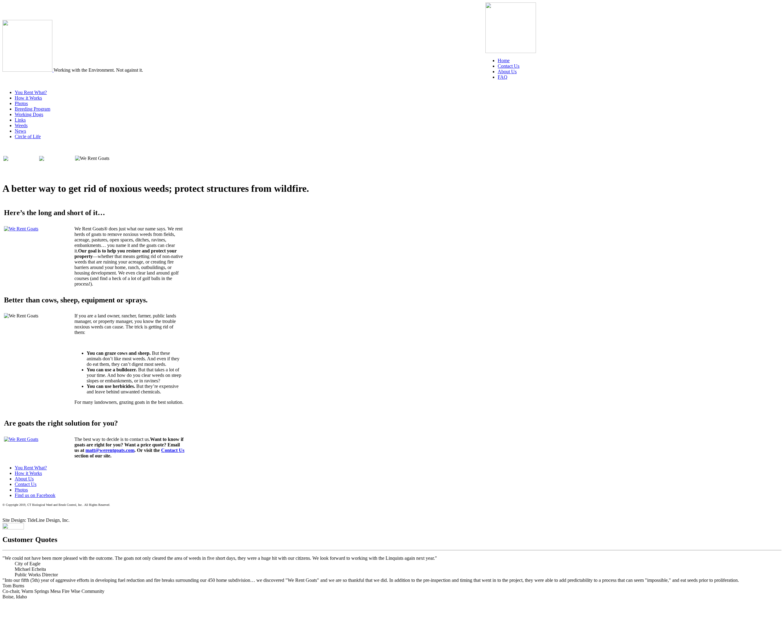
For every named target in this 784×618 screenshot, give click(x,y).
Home (504, 60)
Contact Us (508, 66)
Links (20, 120)
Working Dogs (29, 114)
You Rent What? (31, 92)
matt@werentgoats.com (109, 450)
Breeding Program (32, 109)
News (20, 131)
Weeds (21, 125)
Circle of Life (28, 136)
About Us (507, 71)
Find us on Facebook (35, 495)
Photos (21, 103)
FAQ (502, 77)
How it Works (28, 97)
